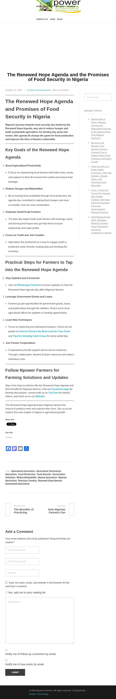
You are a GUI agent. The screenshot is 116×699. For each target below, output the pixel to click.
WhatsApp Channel (29, 285)
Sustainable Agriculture (17, 483)
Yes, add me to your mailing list (26, 592)
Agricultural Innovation (23, 471)
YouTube (53, 392)
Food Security (44, 474)
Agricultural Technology (48, 471)
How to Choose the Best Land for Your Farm (44, 331)
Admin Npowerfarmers (40, 90)
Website (40, 396)
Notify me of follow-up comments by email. (30, 654)
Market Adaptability (27, 477)
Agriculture (11, 474)
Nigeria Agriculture (47, 477)
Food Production (26, 474)
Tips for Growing (23, 336)
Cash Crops (39, 336)
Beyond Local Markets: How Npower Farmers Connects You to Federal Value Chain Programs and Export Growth (101, 152)
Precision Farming (27, 480)
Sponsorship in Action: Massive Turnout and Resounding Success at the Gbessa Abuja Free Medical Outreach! (101, 128)
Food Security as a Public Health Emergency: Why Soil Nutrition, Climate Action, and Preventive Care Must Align (101, 176)
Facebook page (60, 389)
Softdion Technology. (39, 694)
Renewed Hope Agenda (50, 480)
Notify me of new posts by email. (24, 664)
